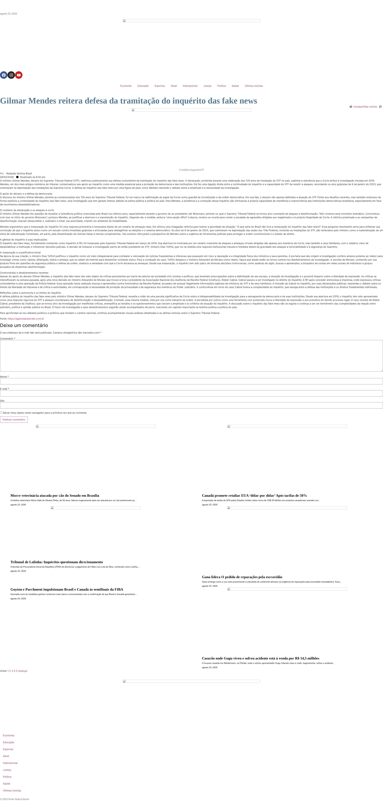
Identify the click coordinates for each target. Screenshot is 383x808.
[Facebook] (3, 75)
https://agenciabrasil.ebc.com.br (26, 318)
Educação (143, 85)
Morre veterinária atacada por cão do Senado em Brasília (54, 495)
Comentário (7, 338)
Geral (174, 85)
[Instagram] (11, 75)
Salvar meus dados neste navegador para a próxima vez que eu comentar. (45, 412)
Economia (126, 85)
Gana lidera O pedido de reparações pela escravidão (242, 577)
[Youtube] (18, 75)
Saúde (235, 85)
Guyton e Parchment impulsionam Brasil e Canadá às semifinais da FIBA (66, 589)
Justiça (207, 85)
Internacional (190, 85)
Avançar (22, 670)
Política (221, 85)
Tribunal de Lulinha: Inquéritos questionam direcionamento (56, 562)
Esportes (160, 85)
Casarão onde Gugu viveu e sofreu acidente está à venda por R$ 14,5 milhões (260, 658)
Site (2, 401)
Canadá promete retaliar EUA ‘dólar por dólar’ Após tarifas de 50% (254, 495)
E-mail (4, 389)
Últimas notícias (254, 85)
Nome (4, 376)
